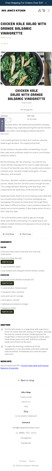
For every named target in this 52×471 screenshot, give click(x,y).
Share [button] (5, 43)
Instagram (26, 437)
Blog (26, 411)
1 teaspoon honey (8, 308)
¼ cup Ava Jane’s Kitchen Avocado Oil (17, 279)
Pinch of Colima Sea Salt (11, 258)
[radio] (22, 106)
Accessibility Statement (26, 416)
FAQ (26, 406)
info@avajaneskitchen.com (26, 427)
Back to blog (27, 380)
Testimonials (26, 397)
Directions (5, 325)
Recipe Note (6, 361)
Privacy (23, 461)
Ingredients (6, 242)
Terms (32, 461)
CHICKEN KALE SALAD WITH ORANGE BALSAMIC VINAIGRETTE (26, 94)
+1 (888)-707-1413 (26, 432)
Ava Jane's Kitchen (30, 465)
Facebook (26, 443)
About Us (26, 401)
